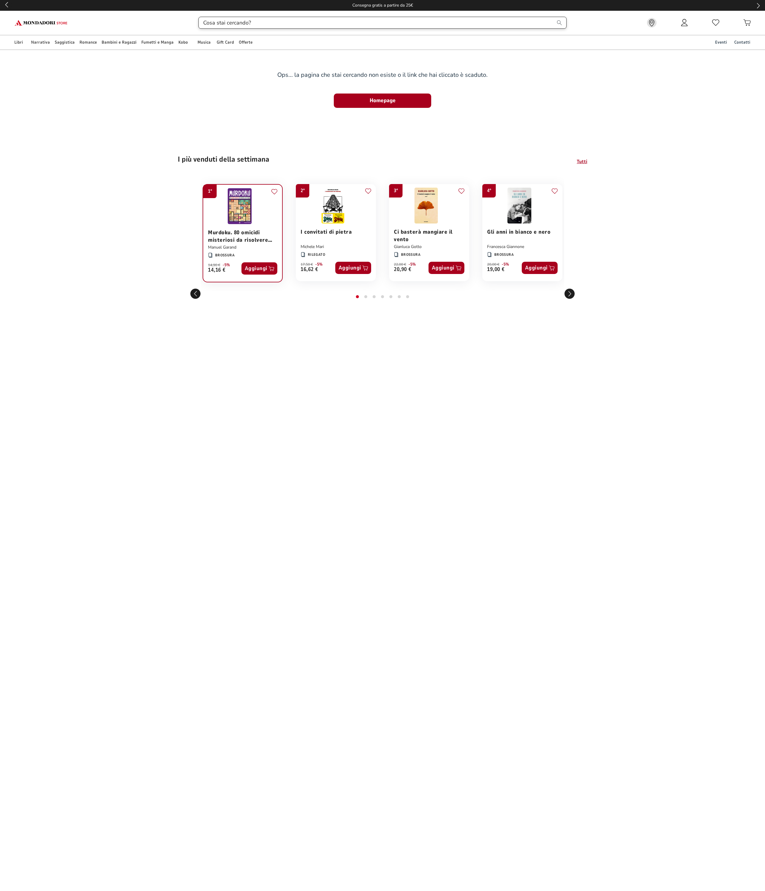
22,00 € (400, 264)
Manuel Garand (222, 247)
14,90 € (214, 265)
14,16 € (217, 270)
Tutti (582, 161)
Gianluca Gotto (408, 246)
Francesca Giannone (505, 246)
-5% (226, 265)
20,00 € (493, 264)
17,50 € (307, 264)
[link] (652, 22)
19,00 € (496, 270)
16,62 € (309, 270)
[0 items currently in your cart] (747, 22)
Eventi (721, 42)
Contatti (742, 42)
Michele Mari (312, 246)
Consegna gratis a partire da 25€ (382, 5)
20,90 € (402, 270)
